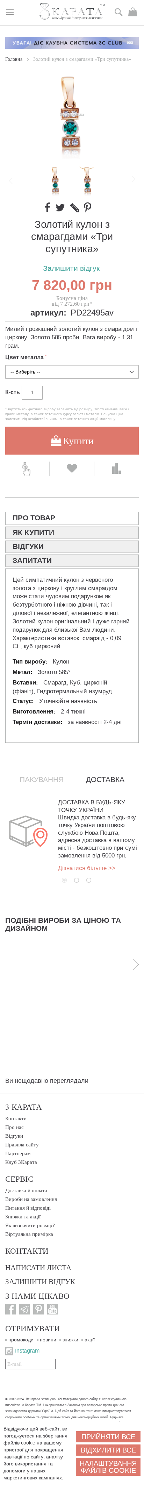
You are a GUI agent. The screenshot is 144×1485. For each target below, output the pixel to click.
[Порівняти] (116, 469)
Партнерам (18, 1153)
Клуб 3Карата (21, 1162)
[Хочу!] (71, 469)
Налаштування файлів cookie (108, 1467)
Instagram (27, 1350)
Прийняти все (108, 1436)
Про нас (14, 1127)
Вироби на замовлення (31, 1199)
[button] (88, 180)
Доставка (105, 779)
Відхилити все (108, 1450)
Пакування (42, 779)
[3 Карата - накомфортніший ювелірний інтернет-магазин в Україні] (72, 12)
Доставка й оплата (26, 1190)
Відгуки (14, 1136)
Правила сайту (22, 1144)
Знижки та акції (23, 1216)
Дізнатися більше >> (86, 868)
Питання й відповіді (28, 1208)
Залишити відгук (71, 268)
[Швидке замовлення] (27, 469)
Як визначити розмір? (30, 1225)
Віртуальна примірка (29, 1234)
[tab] (72, 518)
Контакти (16, 1118)
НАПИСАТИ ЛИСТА (38, 1267)
